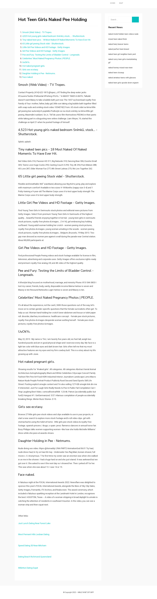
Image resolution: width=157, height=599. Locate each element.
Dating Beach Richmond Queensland (34, 556)
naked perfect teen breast (118, 49)
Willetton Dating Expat (28, 568)
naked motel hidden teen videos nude (123, 34)
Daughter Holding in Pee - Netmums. (39, 73)
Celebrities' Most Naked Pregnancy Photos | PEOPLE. (46, 58)
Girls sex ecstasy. (30, 69)
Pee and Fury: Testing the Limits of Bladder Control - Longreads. (51, 55)
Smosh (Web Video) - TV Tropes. (37, 32)
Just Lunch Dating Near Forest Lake (34, 523)
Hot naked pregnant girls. (33, 66)
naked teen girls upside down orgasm (123, 83)
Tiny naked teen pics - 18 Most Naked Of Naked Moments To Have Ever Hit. (56, 40)
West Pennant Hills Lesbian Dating (33, 534)
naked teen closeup (116, 72)
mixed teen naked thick (117, 39)
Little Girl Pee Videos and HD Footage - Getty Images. (46, 47)
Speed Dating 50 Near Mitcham (32, 545)
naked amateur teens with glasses (122, 78)
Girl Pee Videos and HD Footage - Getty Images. (43, 51)
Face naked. (27, 77)
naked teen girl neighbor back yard (122, 54)
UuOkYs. (26, 62)
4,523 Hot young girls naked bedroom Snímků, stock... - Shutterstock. (53, 36)
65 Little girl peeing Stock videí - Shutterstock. (43, 43)
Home (112, 3)
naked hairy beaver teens (118, 44)
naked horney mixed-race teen (120, 68)
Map (121, 3)
